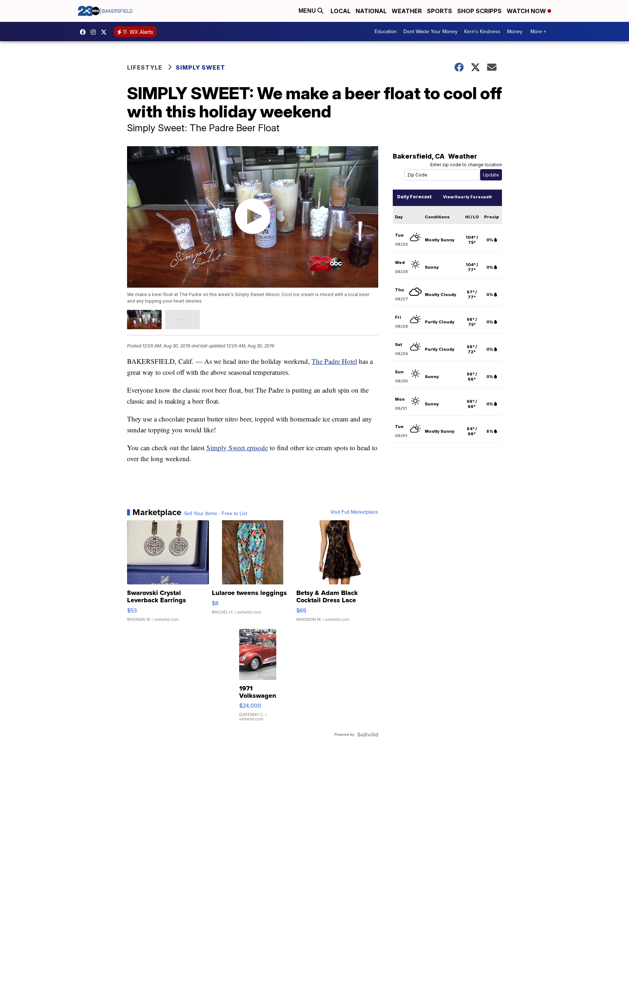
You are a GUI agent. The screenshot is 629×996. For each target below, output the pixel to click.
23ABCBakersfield (84, 32)
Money (514, 31)
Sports (439, 11)
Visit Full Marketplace (354, 512)
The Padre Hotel (334, 361)
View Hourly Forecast (466, 196)
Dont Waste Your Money (430, 31)
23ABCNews (95, 32)
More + (538, 31)
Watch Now (527, 11)
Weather (407, 11)
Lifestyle (144, 67)
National (371, 11)
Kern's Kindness (482, 31)
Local (341, 11)
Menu (307, 11)
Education (386, 31)
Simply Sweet (200, 67)
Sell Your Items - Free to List (215, 513)
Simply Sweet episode (237, 447)
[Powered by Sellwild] (367, 734)
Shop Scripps (479, 11)
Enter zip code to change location (466, 164)
